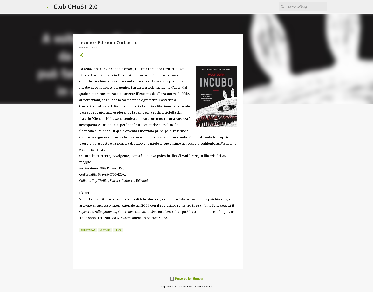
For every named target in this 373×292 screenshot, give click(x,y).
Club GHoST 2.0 (75, 6)
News (118, 230)
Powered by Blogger (188, 278)
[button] (81, 55)
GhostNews (88, 230)
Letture (105, 230)
